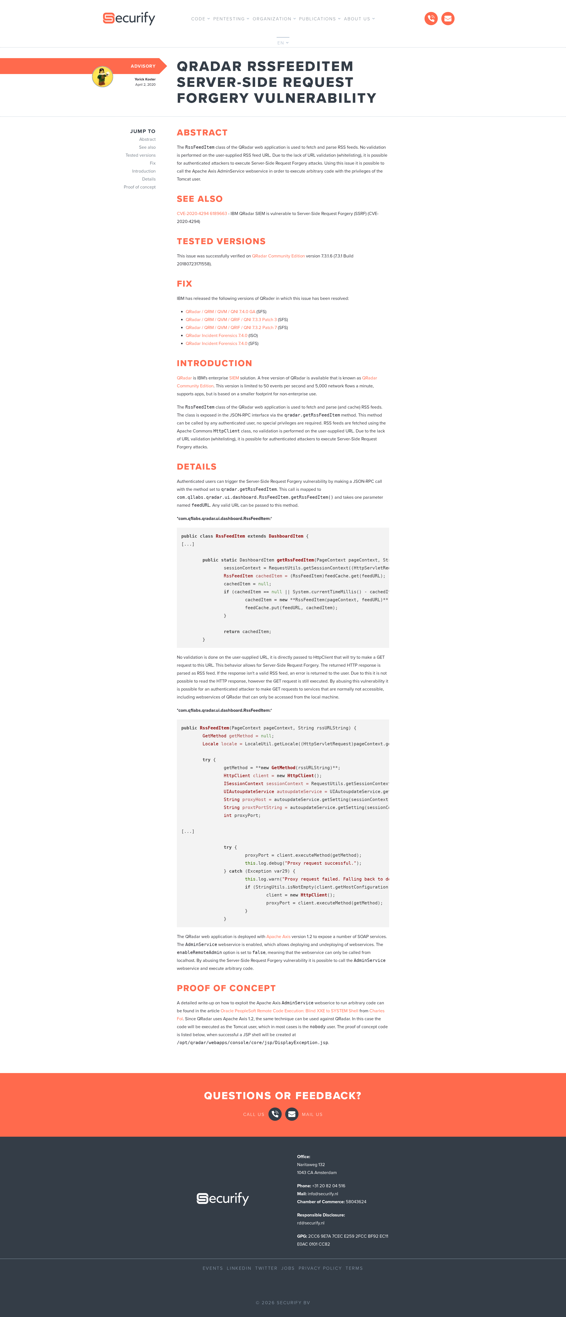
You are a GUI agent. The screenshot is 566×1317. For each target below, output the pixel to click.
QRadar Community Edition (278, 256)
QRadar (184, 378)
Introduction (144, 171)
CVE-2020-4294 (193, 213)
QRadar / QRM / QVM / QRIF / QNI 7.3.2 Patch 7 (231, 327)
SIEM (234, 378)
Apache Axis (278, 936)
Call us (254, 1114)
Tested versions (141, 155)
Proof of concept (140, 187)
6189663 (218, 213)
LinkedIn (239, 1268)
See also (147, 147)
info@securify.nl (323, 1193)
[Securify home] (222, 1200)
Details (149, 179)
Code (198, 18)
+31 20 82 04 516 (328, 1185)
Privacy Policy (320, 1268)
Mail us (312, 1114)
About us (357, 18)
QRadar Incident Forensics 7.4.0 (216, 335)
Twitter (266, 1268)
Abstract (147, 139)
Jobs (288, 1268)
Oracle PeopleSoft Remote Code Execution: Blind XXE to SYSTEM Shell (289, 1010)
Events (213, 1268)
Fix (153, 163)
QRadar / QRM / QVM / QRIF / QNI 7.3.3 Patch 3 (231, 319)
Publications (317, 18)
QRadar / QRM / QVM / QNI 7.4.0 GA (220, 311)
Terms (354, 1268)
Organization (272, 18)
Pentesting (229, 18)
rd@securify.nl (311, 1223)
